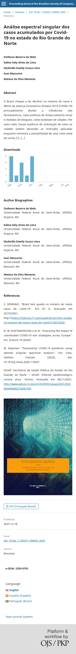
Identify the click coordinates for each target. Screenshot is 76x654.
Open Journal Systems (19, 616)
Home (7, 12)
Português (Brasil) (20, 601)
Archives (19, 12)
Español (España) (20, 595)
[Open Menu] (3, 3)
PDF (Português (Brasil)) (22, 506)
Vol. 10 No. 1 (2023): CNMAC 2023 (47, 12)
